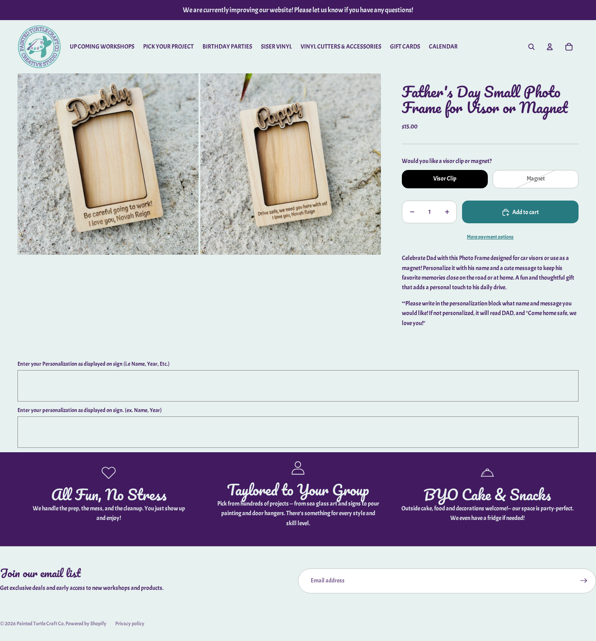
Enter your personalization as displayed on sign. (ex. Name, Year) (89, 410)
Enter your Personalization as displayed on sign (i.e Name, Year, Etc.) (93, 363)
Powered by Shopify (85, 623)
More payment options (490, 237)
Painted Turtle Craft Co (40, 623)
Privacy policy (129, 623)
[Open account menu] (549, 46)
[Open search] (531, 46)
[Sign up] (583, 580)
